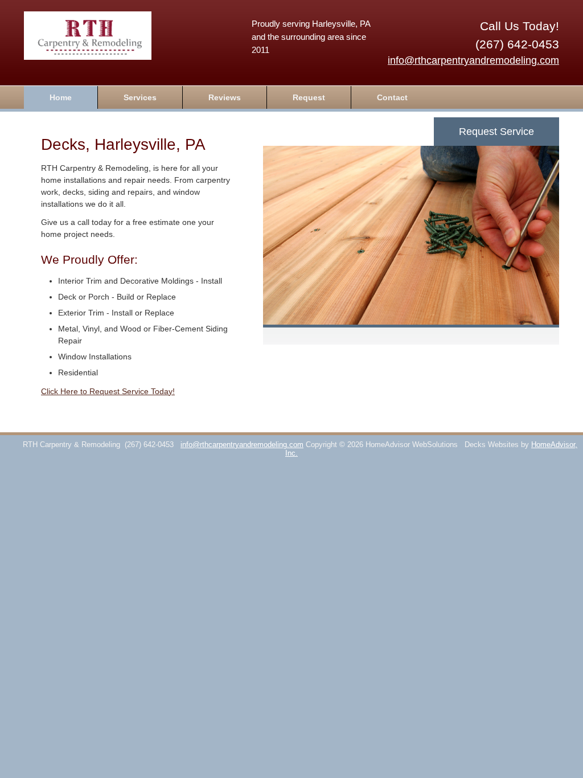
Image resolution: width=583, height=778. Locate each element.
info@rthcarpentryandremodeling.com (473, 60)
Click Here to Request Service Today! (108, 391)
